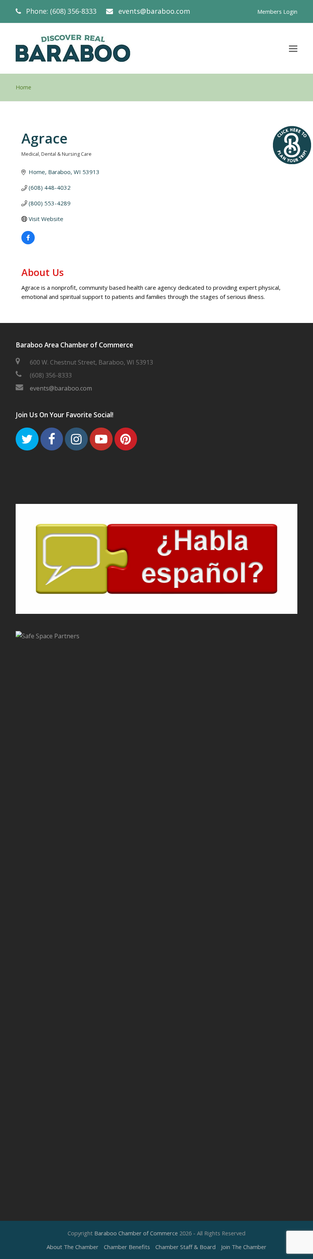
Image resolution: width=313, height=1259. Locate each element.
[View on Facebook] (28, 242)
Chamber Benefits (127, 1247)
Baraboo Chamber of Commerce (136, 1233)
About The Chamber (72, 1247)
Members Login (277, 11)
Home (23, 87)
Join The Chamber (243, 1247)
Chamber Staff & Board (185, 1247)
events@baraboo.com (154, 11)
